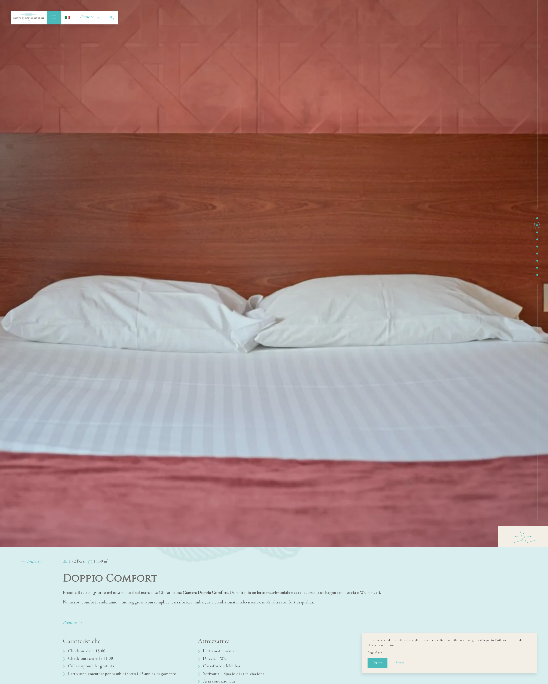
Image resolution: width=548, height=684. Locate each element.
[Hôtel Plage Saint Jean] (29, 17)
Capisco (377, 662)
